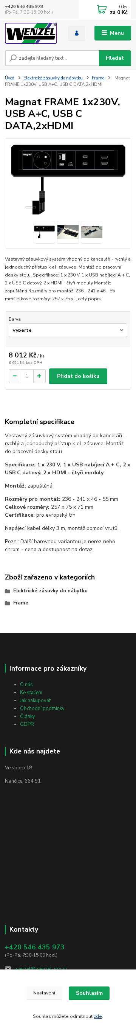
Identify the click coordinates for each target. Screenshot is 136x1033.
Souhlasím (89, 993)
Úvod (9, 78)
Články (27, 716)
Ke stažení (31, 692)
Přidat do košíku (78, 376)
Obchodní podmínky (42, 708)
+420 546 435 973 (24, 6)
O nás (26, 684)
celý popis (89, 299)
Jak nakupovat (35, 700)
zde (98, 1016)
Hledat (115, 58)
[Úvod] (31, 33)
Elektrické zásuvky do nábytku (53, 78)
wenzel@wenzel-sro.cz (41, 969)
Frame (98, 78)
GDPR (27, 724)
